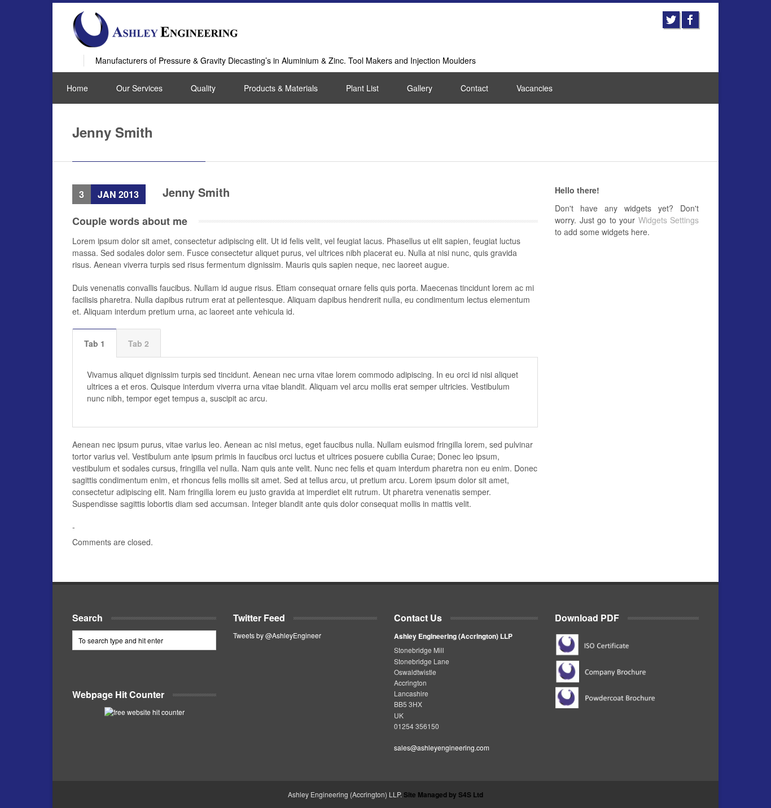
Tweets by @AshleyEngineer (277, 635)
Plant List (362, 88)
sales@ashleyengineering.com (441, 747)
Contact (474, 88)
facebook (690, 19)
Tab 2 (138, 343)
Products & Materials (281, 88)
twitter (671, 19)
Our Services (139, 88)
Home (77, 88)
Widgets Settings (668, 220)
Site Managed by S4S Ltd (443, 794)
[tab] (94, 343)
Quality (203, 88)
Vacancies (534, 88)
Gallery (419, 88)
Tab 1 (94, 343)
